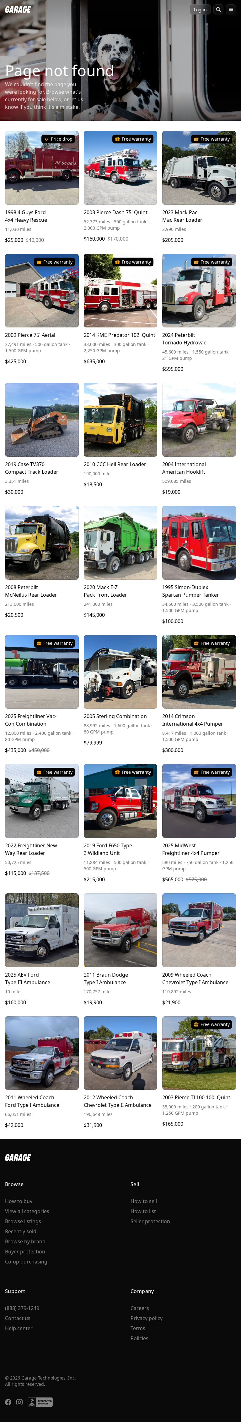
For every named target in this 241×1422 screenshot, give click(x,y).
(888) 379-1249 (22, 1308)
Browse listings (23, 1221)
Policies (139, 1338)
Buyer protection (25, 1251)
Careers (140, 1308)
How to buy (18, 1201)
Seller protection (150, 1221)
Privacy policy (147, 1318)
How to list (143, 1211)
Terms (138, 1328)
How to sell (144, 1201)
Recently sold (20, 1231)
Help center (19, 1328)
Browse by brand (25, 1241)
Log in (200, 10)
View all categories (27, 1211)
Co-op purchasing (26, 1261)
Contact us (17, 1318)
